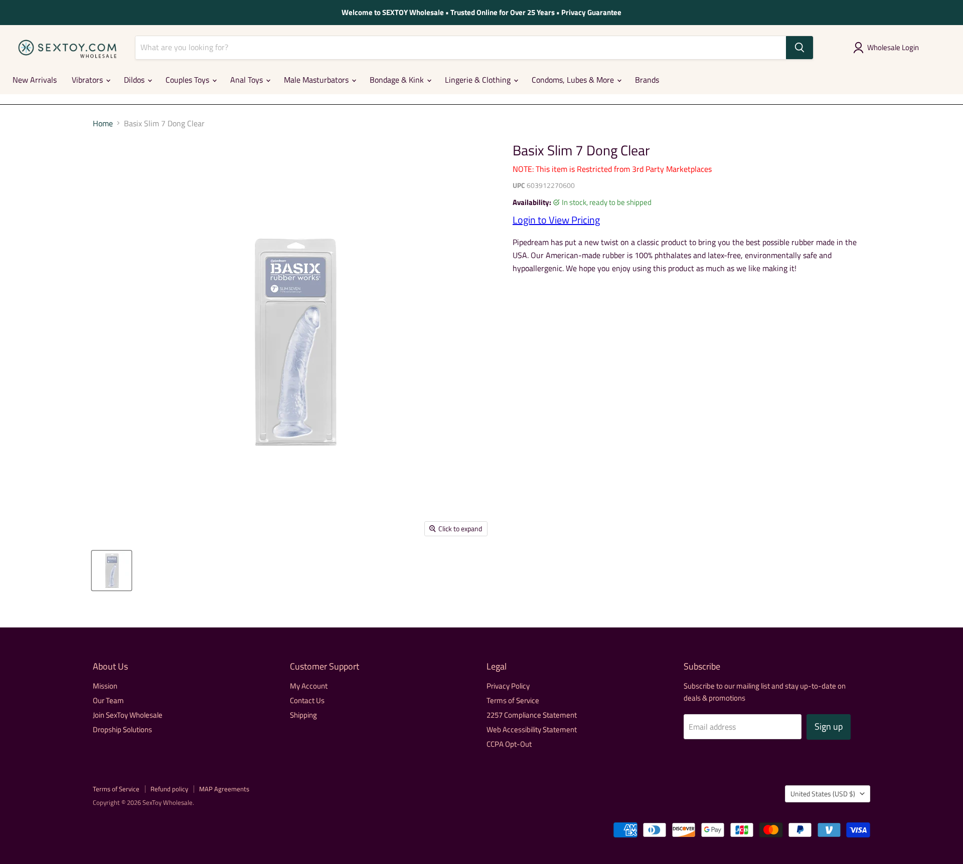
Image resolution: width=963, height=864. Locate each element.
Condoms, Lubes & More (574, 80)
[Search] (799, 47)
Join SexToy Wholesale (128, 715)
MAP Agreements (224, 789)
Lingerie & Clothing (479, 80)
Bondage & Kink (398, 80)
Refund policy (169, 789)
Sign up (829, 726)
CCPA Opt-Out (509, 744)
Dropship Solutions (122, 729)
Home (103, 123)
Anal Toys (247, 80)
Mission (105, 686)
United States (822, 793)
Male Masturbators (317, 80)
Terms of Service (513, 700)
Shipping (303, 715)
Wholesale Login (893, 47)
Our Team (108, 700)
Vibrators (88, 80)
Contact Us (307, 700)
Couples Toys (188, 80)
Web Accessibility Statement (532, 729)
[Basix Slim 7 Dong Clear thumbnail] (111, 570)
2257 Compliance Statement (532, 715)
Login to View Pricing (556, 220)
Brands (647, 80)
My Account (309, 686)
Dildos (135, 80)
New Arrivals (35, 80)
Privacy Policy (508, 686)
